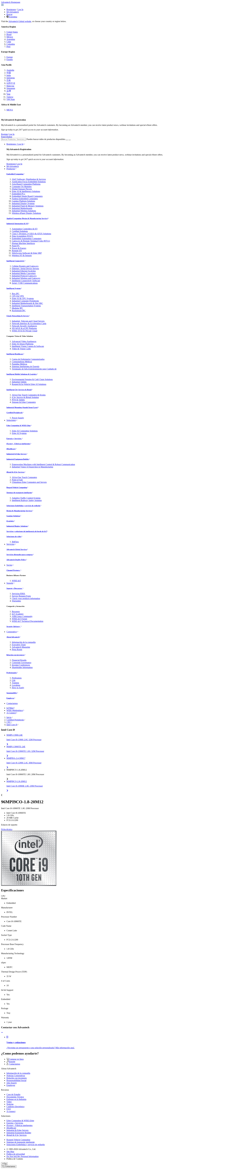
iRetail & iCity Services (15, 472)
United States (12, 32)
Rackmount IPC (19, 310)
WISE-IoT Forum (19, 619)
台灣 (8, 91)
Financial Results (19, 660)
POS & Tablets (18, 400)
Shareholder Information (22, 667)
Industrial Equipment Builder (17, 459)
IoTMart (10, 708)
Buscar (9, 14)
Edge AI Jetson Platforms (22, 344)
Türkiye (9, 97)
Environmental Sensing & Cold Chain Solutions (32, 379)
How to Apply (18, 687)
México (9, 37)
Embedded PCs (18, 194)
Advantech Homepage (10, 2)
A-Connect (11, 713)
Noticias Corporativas (15, 1075)
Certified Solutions (20, 231)
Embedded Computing (14, 174)
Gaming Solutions (13, 516)
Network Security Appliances (24, 326)
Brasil (8, 34)
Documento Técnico (15, 1097)
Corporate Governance (21, 662)
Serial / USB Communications (25, 283)
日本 (8, 80)
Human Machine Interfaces (23, 243)
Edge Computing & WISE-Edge (18, 425)
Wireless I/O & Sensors (22, 255)
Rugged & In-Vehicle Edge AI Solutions (29, 384)
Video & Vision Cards (21, 349)
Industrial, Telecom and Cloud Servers (28, 321)
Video (9, 1102)
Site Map (10, 1151)
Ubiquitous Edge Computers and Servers (29, 482)
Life (13, 680)
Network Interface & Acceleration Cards (29, 323)
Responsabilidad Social (16, 1080)
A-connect (10, 1111)
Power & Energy (19, 248)
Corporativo (11, 632)
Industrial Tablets (19, 382)
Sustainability (11, 693)
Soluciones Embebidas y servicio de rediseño (23, 506)
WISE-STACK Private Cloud (24, 331)
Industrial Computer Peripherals (25, 301)
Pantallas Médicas (19, 364)
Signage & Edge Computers (24, 402)
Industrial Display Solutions (17, 526)
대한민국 (10, 83)
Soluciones (11, 420)
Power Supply (18, 418)
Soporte (9, 583)
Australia (10, 70)
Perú (8, 46)
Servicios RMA (18, 593)
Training (15, 683)
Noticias (9, 1104)
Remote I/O (17, 250)
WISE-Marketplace (14, 710)
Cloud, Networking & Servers (17, 316)
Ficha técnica (6, 829)
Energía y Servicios (14, 439)
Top (5, 1164)
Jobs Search (11, 1083)
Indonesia (10, 78)
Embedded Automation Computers (26, 238)
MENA (9, 110)
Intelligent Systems (13, 288)
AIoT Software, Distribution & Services (29, 179)
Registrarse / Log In (14, 144)
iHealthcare (11, 449)
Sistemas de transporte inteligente (19, 493)
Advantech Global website (19, 21)
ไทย (8, 94)
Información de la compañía (24, 642)
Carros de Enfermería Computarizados (28, 359)
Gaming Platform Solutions (23, 201)
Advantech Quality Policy (16, 560)
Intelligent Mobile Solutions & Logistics (21, 374)
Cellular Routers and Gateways (25, 266)
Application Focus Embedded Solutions (29, 182)
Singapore (10, 88)
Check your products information (26, 598)
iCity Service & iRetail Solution (25, 397)
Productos (10, 169)
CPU (8, 722)
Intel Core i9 (11, 725)
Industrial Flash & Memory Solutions (27, 206)
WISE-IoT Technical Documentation (27, 621)
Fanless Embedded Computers (25, 198)
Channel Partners (13, 570)
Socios (9, 565)
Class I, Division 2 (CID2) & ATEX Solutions (31, 234)
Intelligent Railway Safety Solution (27, 500)
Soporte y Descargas (14, 588)
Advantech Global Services (16, 549)
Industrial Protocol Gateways (24, 276)
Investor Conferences (21, 665)
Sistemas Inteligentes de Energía (25, 366)
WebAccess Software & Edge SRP (27, 253)
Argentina (13, 17)
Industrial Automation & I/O (17, 224)
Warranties (16, 601)
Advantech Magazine (21, 647)
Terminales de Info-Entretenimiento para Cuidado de (34, 369)
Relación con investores (15, 655)
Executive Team (19, 645)
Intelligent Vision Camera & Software (28, 346)
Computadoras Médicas (22, 361)
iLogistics (10, 521)
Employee (10, 698)
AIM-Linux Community (22, 616)
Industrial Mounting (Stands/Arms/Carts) (22, 407)
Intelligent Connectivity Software (26, 281)
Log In (20, 9)
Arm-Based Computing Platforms (26, 184)
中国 (8, 73)
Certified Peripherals (14, 413)
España (9, 59)
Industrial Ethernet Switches (24, 271)
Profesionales (11, 673)
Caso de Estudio (13, 1094)
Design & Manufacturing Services (19, 511)
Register (4, 134)
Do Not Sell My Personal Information (22, 1156)
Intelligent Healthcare (14, 354)
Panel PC (16, 246)
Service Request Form (21, 596)
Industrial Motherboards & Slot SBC (27, 303)
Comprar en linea (16, 1059)
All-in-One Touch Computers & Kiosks (29, 395)
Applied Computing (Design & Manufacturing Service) (27, 218)
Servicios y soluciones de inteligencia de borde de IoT (26, 531)
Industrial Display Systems (23, 203)
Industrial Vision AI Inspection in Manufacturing (32, 467)
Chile (8, 42)
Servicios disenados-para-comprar (19, 555)
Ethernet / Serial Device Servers (25, 268)
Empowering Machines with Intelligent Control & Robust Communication (43, 464)
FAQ (8, 1109)
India (8, 75)
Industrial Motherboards (22, 208)
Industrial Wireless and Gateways (26, 278)
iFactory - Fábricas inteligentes (18, 444)
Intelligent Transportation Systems (26, 306)
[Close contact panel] (2, 1032)
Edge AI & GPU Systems (23, 298)
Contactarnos (12, 703)
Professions (17, 678)
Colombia (10, 44)
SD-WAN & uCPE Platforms (24, 328)
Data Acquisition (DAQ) (22, 236)
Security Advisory (13, 626)
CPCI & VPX (18, 296)
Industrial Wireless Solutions (24, 211)
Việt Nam (10, 99)
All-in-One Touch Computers (24, 477)
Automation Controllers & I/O (24, 229)
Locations (16, 685)
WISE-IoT (16, 581)
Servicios (10, 544)
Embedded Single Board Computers (27, 196)
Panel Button (6, 137)
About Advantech (12, 637)
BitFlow (15, 542)
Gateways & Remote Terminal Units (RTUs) (31, 241)
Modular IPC (17, 308)
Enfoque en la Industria (16, 1099)
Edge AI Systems (19, 433)
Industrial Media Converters (24, 273)
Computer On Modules (22, 186)
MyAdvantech (12, 12)
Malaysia (10, 86)
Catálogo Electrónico (15, 1106)
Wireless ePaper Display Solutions (26, 213)
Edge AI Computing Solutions (25, 431)
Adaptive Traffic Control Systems (26, 498)
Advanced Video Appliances (24, 341)
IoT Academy (18, 614)
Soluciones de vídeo (13, 536)
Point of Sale (17, 480)
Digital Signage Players (22, 189)
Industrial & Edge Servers (16, 454)
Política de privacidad (15, 1154)
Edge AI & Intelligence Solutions (26, 191)
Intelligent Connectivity (15, 261)
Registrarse (11, 9)
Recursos (16, 611)
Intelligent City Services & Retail (19, 390)
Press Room (17, 649)
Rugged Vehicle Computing (16, 487)
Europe (9, 57)
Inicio (8, 717)
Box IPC (15, 293)
